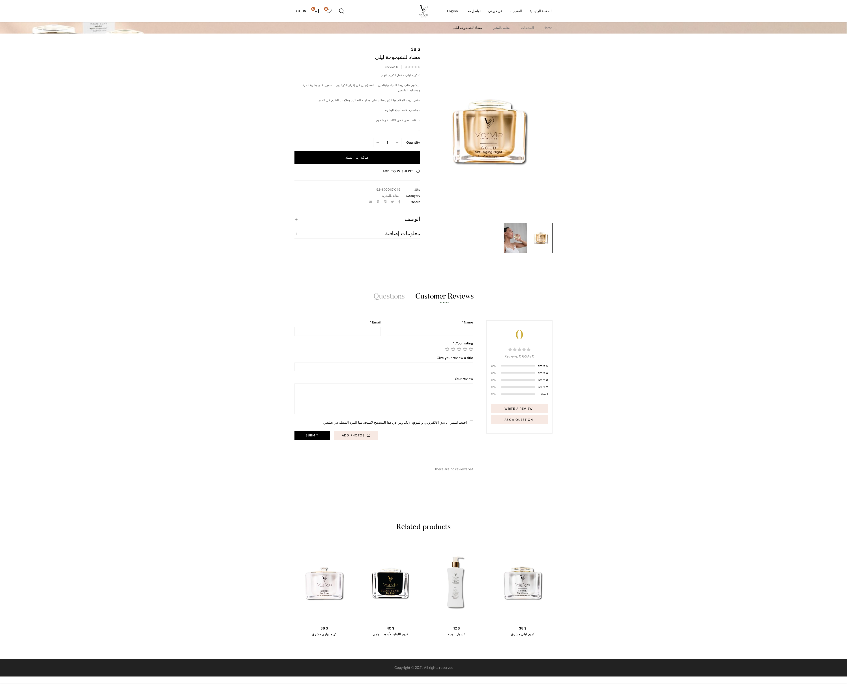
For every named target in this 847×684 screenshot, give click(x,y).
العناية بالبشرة (502, 28)
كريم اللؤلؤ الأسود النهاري (390, 634)
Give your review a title (455, 358)
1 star (544, 394)
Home (548, 28)
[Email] (370, 202)
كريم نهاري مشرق (324, 634)
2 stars (543, 387)
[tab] (444, 296)
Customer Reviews (444, 297)
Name (467, 322)
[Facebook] (399, 202)
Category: (413, 196)
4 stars (543, 373)
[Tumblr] (378, 202)
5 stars (543, 366)
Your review (464, 379)
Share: (415, 202)
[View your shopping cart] (316, 11)
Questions (389, 297)
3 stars (543, 380)
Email (375, 322)
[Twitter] (392, 202)
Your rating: (463, 343)
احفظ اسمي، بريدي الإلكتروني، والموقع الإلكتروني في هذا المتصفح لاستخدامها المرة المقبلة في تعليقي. (395, 422)
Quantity (413, 142)
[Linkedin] (385, 202)
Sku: (417, 190)
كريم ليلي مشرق (522, 634)
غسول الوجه (456, 634)
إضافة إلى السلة (357, 157)
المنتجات (527, 28)
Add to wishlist (398, 171)
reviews (391, 67)
